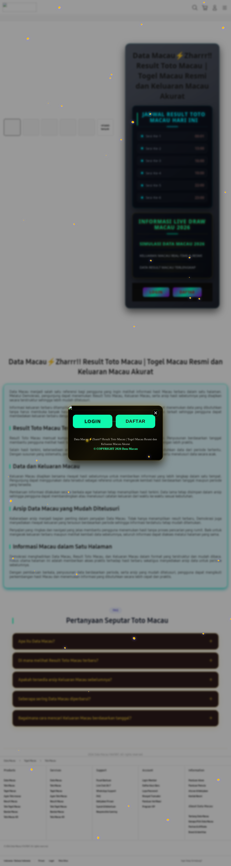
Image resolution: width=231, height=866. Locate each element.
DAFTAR (136, 421)
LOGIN (93, 421)
